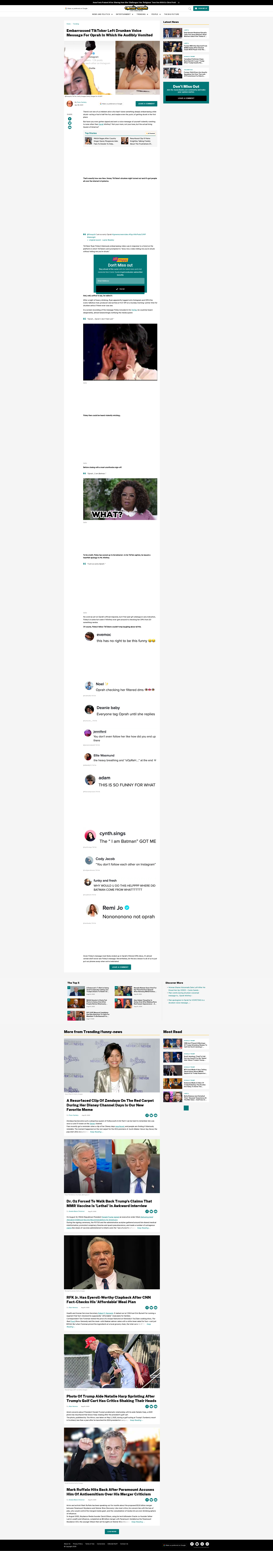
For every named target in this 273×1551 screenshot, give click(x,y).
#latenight (91, 237)
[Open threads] (202, 1544)
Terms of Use (89, 1544)
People (155, 14)
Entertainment (123, 14)
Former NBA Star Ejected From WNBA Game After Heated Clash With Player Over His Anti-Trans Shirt (195, 48)
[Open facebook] (192, 1544)
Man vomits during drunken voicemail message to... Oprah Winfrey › (183, 994)
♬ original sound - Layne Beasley (100, 240)
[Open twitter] (197, 1544)
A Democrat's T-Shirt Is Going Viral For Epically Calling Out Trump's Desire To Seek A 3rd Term (97, 990)
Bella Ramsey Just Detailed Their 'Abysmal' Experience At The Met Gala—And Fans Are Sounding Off (195, 1099)
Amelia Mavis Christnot (77, 1211)
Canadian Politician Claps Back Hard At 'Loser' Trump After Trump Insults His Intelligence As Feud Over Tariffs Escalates (194, 62)
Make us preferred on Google (77, 8)
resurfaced (119, 1126)
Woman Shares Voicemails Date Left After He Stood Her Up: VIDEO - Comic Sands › (186, 988)
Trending (141, 14)
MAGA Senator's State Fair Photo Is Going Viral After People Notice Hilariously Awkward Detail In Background (98, 1003)
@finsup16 (91, 234)
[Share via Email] (69, 127)
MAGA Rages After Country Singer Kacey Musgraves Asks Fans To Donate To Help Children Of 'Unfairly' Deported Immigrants (106, 143)
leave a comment (146, 104)
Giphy (85, 383)
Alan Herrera (73, 1307)
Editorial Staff (113, 1544)
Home (69, 24)
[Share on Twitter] (69, 123)
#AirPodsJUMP (139, 234)
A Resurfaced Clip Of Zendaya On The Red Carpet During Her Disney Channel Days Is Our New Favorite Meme (110, 1105)
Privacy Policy (78, 1544)
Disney (92, 1124)
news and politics (101, 14)
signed (116, 1217)
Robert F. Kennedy (105, 1313)
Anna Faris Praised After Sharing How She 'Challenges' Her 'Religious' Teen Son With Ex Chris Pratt (134, 2)
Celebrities (188, 69)
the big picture (171, 14)
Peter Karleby (81, 102)
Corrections (101, 1544)
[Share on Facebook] (69, 119)
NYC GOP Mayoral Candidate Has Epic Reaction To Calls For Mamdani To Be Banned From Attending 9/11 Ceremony (98, 1015)
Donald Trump (189, 56)
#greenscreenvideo (120, 234)
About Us (67, 1544)
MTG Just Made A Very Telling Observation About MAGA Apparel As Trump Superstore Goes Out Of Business (195, 1072)
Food (72, 1321)
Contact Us (124, 1544)
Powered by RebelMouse (201, 1547)
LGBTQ (186, 30)
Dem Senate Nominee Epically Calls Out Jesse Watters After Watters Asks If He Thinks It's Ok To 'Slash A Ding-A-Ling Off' (195, 36)
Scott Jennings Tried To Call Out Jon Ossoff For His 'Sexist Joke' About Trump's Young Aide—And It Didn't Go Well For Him (195, 1060)
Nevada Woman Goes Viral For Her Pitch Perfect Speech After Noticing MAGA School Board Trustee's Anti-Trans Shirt (145, 991)
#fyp (131, 234)
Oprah (101, 124)
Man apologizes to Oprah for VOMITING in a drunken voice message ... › (186, 1001)
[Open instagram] (207, 1544)
